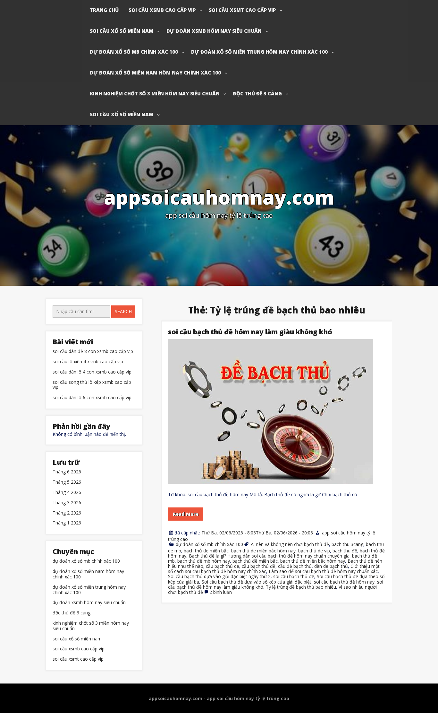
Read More (185, 514)
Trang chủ (104, 10)
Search (123, 311)
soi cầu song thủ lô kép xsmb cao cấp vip (92, 385)
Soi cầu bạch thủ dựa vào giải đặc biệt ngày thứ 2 (219, 576)
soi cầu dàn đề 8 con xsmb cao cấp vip (93, 351)
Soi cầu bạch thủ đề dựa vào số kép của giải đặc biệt (256, 582)
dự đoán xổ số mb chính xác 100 (134, 51)
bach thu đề (345, 551)
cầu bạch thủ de (222, 566)
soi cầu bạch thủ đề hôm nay (344, 582)
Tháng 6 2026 (67, 472)
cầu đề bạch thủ (295, 566)
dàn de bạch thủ (331, 566)
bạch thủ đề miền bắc (255, 561)
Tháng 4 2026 (67, 492)
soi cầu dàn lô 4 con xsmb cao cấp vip (92, 372)
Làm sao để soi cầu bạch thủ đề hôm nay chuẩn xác (323, 571)
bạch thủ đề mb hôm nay (203, 561)
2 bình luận (220, 592)
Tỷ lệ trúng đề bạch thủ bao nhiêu (301, 587)
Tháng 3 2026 (67, 503)
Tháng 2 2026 (67, 513)
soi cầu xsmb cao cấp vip (162, 10)
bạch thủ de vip (314, 551)
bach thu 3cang (347, 544)
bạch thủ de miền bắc (206, 551)
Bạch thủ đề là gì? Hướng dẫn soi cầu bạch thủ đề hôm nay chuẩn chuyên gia (269, 556)
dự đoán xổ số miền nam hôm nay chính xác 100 (155, 72)
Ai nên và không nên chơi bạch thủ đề (290, 544)
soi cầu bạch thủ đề (293, 576)
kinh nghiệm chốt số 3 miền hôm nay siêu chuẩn (155, 93)
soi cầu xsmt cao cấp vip (242, 10)
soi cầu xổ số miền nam (121, 31)
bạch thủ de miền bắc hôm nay (263, 551)
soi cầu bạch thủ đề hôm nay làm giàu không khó (250, 331)
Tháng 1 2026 (67, 523)
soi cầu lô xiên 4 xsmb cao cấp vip (88, 362)
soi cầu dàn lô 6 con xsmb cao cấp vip (92, 398)
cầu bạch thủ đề (258, 566)
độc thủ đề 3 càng (257, 93)
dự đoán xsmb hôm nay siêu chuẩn (214, 31)
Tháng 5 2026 (67, 482)
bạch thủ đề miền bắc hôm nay (312, 561)
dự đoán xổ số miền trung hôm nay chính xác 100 (259, 51)
